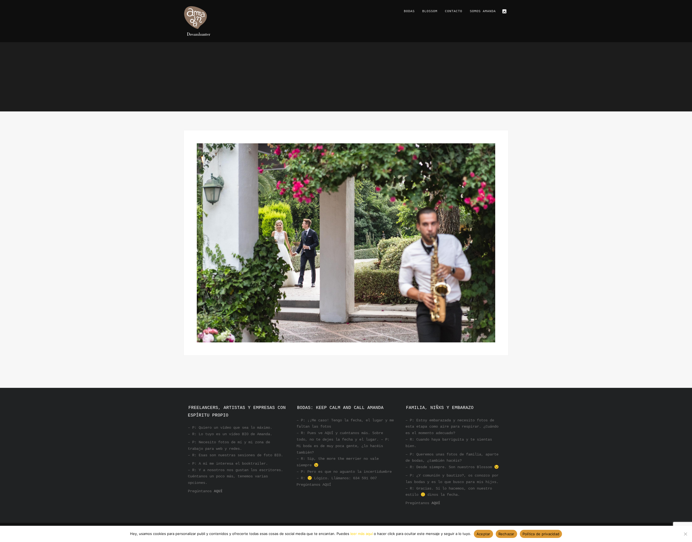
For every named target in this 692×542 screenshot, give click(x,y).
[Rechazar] (685, 534)
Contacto (453, 11)
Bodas (409, 11)
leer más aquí (361, 533)
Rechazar (506, 534)
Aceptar (483, 534)
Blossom (429, 11)
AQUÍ (218, 491)
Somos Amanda (483, 11)
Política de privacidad (541, 534)
